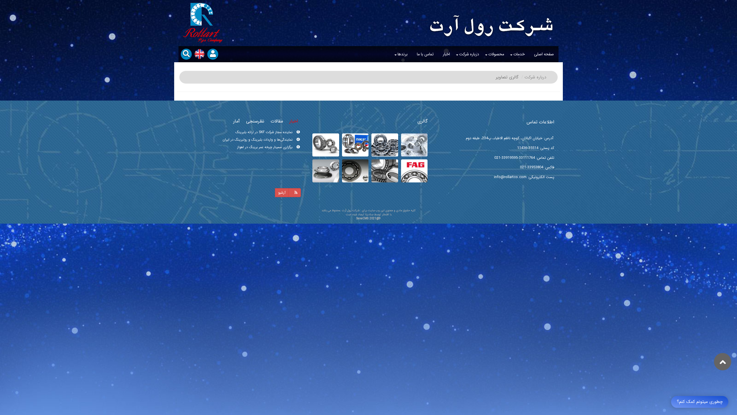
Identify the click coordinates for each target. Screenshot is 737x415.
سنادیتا (369, 214)
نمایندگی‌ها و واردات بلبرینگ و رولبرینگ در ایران (258, 149)
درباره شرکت (535, 77)
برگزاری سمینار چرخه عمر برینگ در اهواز (265, 134)
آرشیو (282, 192)
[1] (355, 170)
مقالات (277, 121)
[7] (384, 144)
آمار (236, 121)
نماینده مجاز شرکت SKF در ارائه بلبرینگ (264, 142)
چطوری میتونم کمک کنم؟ (700, 401)
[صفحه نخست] (491, 19)
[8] (414, 144)
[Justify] (294, 192)
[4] (414, 170)
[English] (199, 54)
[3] (384, 170)
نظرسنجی (255, 121)
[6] (355, 144)
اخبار (293, 121)
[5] (325, 144)
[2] (325, 170)
